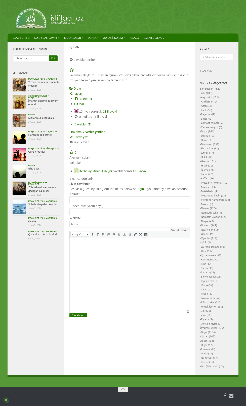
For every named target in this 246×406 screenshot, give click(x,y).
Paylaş (77, 93)
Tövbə (204, 285)
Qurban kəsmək (210, 246)
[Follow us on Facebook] (225, 395)
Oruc (204, 233)
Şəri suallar (206, 88)
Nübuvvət (206, 357)
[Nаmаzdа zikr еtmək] (19, 137)
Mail (81, 104)
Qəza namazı (208, 255)
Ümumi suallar (208, 327)
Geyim (205, 152)
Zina (203, 315)
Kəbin (204, 174)
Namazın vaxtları (210, 216)
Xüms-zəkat (208, 302)
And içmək (207, 101)
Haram (205, 161)
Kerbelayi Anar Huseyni (95, 171)
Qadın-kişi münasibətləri (42, 234)
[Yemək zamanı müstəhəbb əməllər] (19, 84)
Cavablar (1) (82, 124)
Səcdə (204, 268)
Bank (204, 110)
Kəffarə (205, 178)
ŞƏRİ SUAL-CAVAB (45, 37)
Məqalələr (33, 79)
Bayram (205, 114)
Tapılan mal (207, 281)
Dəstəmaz (206, 144)
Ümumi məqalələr (50, 148)
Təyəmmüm (208, 298)
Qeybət (32, 221)
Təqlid (204, 293)
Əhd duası (34, 168)
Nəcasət (205, 225)
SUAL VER (206, 70)
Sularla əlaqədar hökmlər (42, 204)
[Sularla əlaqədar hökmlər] (19, 207)
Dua (203, 140)
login (140, 189)
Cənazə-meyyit (209, 127)
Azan (204, 105)
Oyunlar (205, 238)
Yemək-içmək (208, 306)
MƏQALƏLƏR (72, 37)
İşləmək (205, 170)
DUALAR (93, 37)
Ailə (203, 93)
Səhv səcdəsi (208, 276)
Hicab (204, 165)
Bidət (204, 118)
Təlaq (204, 289)
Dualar (31, 115)
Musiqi (205, 187)
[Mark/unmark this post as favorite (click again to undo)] (71, 70)
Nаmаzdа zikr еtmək (40, 134)
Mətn (185, 229)
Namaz (205, 208)
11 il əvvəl (110, 111)
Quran (204, 336)
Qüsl (203, 251)
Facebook (85, 98)
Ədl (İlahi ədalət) (210, 366)
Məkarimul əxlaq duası (41, 117)
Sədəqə (205, 272)
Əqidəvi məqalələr (37, 96)
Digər (77, 88)
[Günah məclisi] (19, 154)
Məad (204, 353)
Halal (204, 157)
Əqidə (203, 340)
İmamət (205, 349)
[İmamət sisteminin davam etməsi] (19, 102)
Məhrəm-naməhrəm (213, 199)
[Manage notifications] (6, 400)
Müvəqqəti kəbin (210, 195)
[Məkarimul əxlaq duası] (19, 120)
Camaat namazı (210, 122)
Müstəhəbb (207, 191)
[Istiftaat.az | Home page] (50, 18)
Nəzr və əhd (208, 229)
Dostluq (205, 135)
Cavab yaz (80, 137)
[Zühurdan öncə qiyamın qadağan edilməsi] (19, 188)
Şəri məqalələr (49, 79)
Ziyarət (205, 319)
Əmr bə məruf (209, 323)
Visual (175, 229)
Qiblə (204, 242)
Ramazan (206, 259)
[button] (79, 234)
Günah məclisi (36, 151)
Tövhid (205, 362)
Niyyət (205, 221)
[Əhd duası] (19, 171)
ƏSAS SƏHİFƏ (21, 37)
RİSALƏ (134, 37)
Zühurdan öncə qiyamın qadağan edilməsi (42, 188)
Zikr (203, 310)
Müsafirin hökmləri (212, 182)
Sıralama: (87, 132)
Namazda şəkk (209, 212)
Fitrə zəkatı (207, 148)
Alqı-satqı (206, 97)
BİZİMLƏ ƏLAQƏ (154, 37)
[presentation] (80, 234)
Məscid (205, 204)
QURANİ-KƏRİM (113, 37)
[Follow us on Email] (231, 395)
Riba (203, 263)
